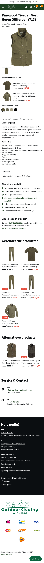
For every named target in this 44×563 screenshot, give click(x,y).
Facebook (6, 481)
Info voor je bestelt (8, 457)
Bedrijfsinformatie (8, 464)
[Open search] (26, 7)
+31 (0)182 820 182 (15, 223)
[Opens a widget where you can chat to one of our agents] (35, 559)
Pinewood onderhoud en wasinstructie (16, 461)
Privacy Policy (6, 467)
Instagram (7, 484)
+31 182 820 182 (13, 402)
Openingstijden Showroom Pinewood (15, 471)
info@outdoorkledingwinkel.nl (14, 228)
